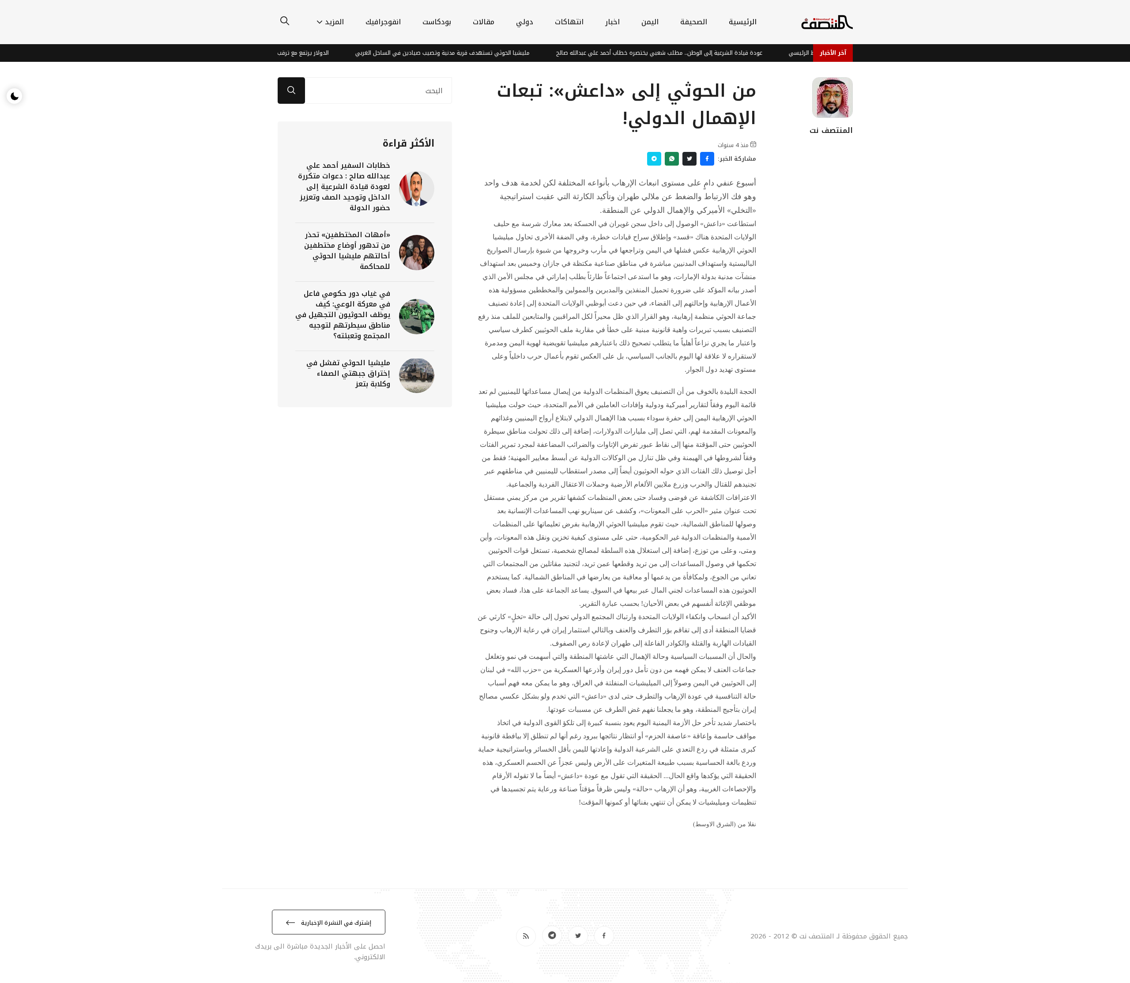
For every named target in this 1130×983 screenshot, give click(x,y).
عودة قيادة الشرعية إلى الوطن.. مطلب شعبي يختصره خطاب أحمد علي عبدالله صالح (680, 52)
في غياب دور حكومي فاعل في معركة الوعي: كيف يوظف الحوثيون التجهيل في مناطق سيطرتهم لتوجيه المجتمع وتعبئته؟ (342, 315)
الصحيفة (693, 22)
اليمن (650, 22)
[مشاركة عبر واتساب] (672, 159)
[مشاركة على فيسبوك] (707, 159)
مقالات (483, 22)
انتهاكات (569, 22)
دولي (524, 22)
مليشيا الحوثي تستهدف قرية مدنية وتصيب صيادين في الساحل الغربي (463, 52)
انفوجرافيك (383, 22)
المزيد (334, 22)
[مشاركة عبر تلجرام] (654, 159)
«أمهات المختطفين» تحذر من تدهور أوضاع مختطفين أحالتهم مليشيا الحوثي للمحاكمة (347, 250)
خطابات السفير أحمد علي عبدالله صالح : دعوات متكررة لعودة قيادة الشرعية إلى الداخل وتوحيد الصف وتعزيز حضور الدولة (344, 187)
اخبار (612, 22)
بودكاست (436, 22)
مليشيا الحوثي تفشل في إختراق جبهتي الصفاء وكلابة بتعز (348, 373)
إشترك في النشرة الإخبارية (335, 922)
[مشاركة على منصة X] (689, 159)
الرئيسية (743, 22)
